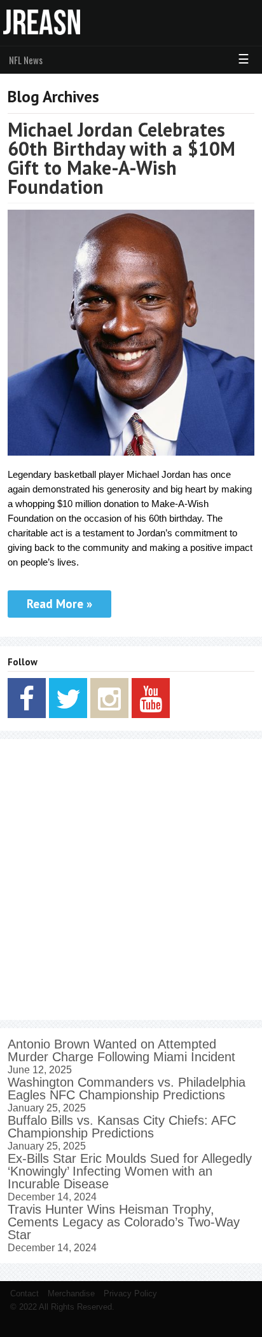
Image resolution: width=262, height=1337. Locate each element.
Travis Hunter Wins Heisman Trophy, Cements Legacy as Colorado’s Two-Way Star (124, 1222)
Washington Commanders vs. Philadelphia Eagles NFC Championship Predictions (126, 1088)
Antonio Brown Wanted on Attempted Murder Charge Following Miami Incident (121, 1050)
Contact (24, 1293)
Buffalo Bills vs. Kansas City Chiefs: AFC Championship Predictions (122, 1126)
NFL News (26, 60)
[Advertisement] (131, 879)
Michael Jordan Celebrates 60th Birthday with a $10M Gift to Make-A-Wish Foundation (121, 158)
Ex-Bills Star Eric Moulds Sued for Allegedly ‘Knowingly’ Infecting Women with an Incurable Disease (130, 1171)
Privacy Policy (130, 1293)
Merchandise (71, 1293)
